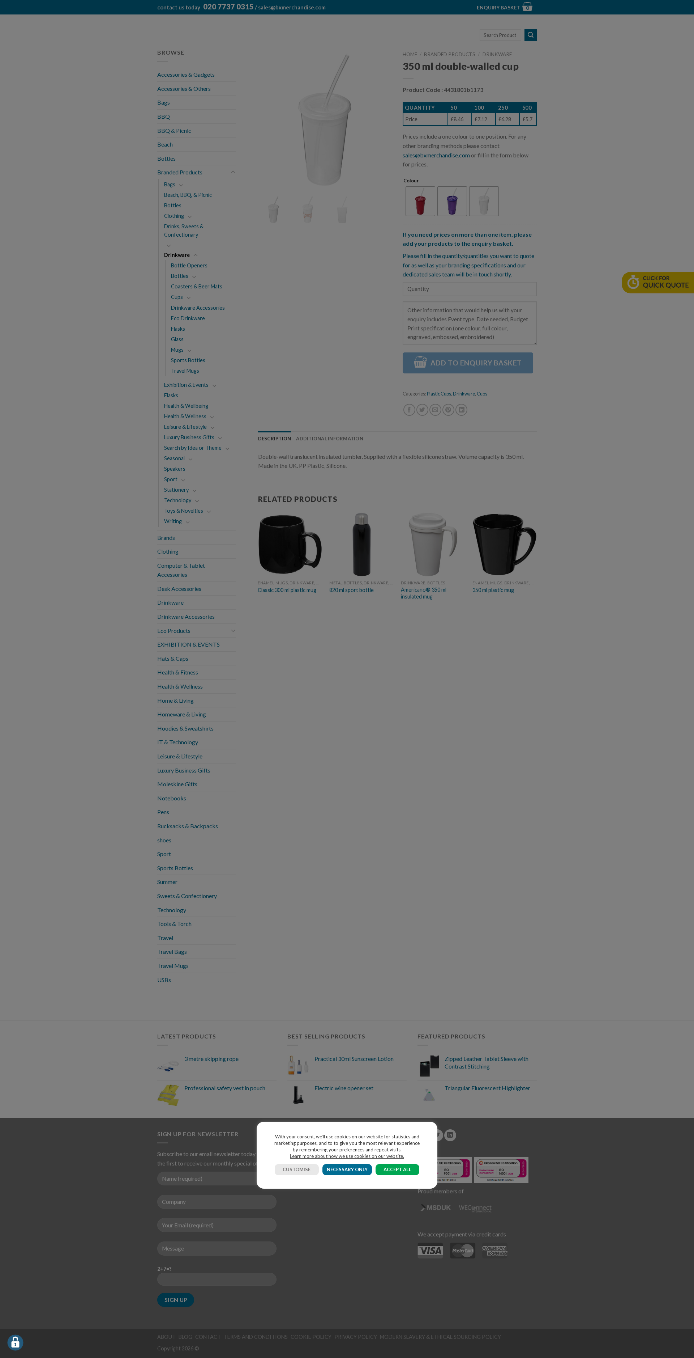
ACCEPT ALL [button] (397, 1169)
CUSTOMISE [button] (296, 1169)
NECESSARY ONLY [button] (347, 1169)
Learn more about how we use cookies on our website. (347, 1156)
